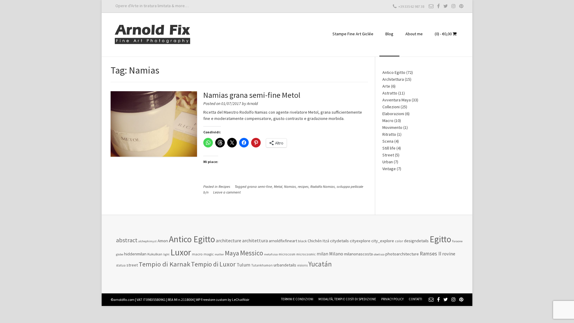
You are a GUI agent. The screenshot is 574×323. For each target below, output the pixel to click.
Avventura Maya (396, 100)
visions (302, 265)
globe (119, 254)
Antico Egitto (393, 72)
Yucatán (320, 264)
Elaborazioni (393, 113)
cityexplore (360, 240)
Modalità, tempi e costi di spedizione (347, 299)
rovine (448, 254)
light (166, 254)
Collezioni (391, 106)
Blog (389, 33)
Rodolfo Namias (322, 186)
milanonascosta (358, 254)
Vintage (389, 168)
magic (209, 254)
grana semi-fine (259, 186)
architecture (228, 240)
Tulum (243, 265)
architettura (255, 240)
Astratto (389, 93)
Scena (387, 141)
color (399, 241)
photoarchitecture (402, 254)
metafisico (271, 254)
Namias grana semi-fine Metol (251, 95)
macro (197, 254)
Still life (389, 148)
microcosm (287, 254)
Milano (336, 254)
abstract (127, 240)
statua (121, 265)
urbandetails (285, 265)
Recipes (224, 186)
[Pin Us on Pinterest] (461, 6)
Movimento (392, 127)
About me (414, 33)
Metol (278, 186)
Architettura (393, 79)
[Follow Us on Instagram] (453, 6)
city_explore (382, 240)
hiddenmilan (135, 254)
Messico (251, 253)
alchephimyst (147, 241)
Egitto (440, 239)
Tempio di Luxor (213, 264)
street (132, 265)
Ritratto (389, 134)
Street (388, 155)
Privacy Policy (392, 299)
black (302, 241)
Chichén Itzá (318, 240)
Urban (387, 161)
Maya (232, 253)
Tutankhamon (262, 265)
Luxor (180, 252)
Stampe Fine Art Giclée (352, 33)
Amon (163, 240)
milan (322, 254)
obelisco (379, 254)
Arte (386, 86)
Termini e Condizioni (297, 299)
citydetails (339, 240)
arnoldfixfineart (283, 240)
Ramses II (430, 253)
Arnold (252, 103)
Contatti (415, 299)
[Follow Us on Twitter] (445, 6)
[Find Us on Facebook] (438, 6)
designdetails (416, 240)
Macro (387, 120)
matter (219, 254)
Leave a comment (227, 192)
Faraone (457, 241)
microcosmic (306, 254)
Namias (290, 186)
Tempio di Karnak (164, 264)
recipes (303, 186)
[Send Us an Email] (431, 6)
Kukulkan (154, 254)
